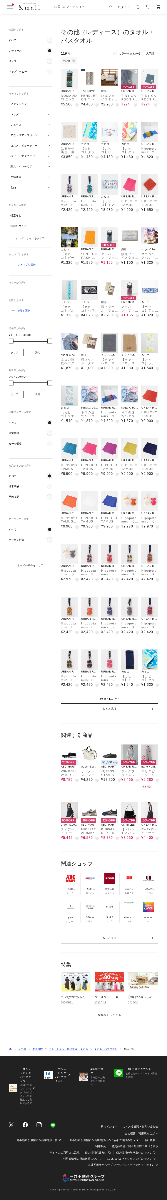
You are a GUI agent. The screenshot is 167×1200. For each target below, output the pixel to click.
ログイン (124, 6)
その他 (22, 1049)
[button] (30, 40)
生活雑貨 (37, 1049)
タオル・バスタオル (105, 1049)
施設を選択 (23, 310)
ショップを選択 (26, 264)
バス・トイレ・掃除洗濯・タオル (68, 1049)
